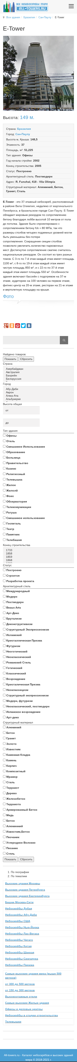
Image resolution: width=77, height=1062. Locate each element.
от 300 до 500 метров (20, 984)
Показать (10, 359)
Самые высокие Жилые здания (27, 1002)
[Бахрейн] (39, 375)
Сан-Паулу (44, 17)
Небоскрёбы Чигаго (19, 939)
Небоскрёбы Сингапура (21, 958)
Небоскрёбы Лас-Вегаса (22, 933)
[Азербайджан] (39, 369)
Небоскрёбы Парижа (19, 965)
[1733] (39, 550)
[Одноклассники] (11, 325)
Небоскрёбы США (17, 921)
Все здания (13, 17)
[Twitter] (23, 325)
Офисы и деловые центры (24, 1009)
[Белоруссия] (39, 379)
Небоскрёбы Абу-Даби (21, 914)
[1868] (39, 560)
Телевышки (13, 1021)
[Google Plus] (6, 325)
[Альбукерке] (39, 399)
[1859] (39, 557)
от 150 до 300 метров (20, 990)
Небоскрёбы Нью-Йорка (22, 927)
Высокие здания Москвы (22, 883)
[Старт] (64, 340)
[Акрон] (39, 392)
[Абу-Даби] (39, 389)
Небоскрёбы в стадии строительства (31, 1015)
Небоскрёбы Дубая (18, 908)
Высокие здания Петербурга (25, 889)
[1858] (39, 553)
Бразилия (29, 17)
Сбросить (26, 359)
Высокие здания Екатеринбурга (27, 896)
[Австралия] (39, 372)
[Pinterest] (17, 325)
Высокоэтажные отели (21, 996)
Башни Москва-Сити (19, 902)
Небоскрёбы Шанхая (19, 952)
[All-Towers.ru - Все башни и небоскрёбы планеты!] (25, 6)
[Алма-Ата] (39, 395)
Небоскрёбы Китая (18, 946)
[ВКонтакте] (29, 325)
